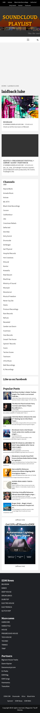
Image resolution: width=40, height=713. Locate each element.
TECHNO (5, 641)
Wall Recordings (9, 365)
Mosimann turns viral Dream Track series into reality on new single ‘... (23, 432)
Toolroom (28, 5)
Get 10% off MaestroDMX (20, 524)
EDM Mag (5, 675)
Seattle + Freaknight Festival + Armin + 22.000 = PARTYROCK (18, 162)
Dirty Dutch (12, 5)
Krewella (6, 270)
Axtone (10, 2)
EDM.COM (7, 696)
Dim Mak (6, 232)
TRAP (4, 648)
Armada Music (8, 193)
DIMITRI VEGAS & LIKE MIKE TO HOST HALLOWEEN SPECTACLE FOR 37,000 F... (23, 445)
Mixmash (7, 122)
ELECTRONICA (7, 607)
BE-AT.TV (6, 202)
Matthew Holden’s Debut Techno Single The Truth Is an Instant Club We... (24, 394)
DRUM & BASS (7, 595)
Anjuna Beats (8, 189)
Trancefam (5, 686)
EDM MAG (27, 701)
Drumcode (7, 240)
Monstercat (7, 292)
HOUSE (4, 630)
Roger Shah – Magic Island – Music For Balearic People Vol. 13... (23, 505)
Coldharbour (8, 215)
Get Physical (7, 249)
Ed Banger (7, 245)
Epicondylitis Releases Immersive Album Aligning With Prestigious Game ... (23, 471)
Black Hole (31, 696)
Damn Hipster (7, 663)
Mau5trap (6, 279)
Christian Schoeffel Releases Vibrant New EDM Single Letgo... (23, 493)
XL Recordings (8, 369)
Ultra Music (7, 361)
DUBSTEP (5, 599)
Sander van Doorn (9, 326)
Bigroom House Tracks (10, 660)
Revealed (6, 322)
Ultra (23, 696)
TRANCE (5, 645)
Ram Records (8, 313)
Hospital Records (9, 253)
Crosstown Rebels (9, 223)
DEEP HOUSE (6, 592)
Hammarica (6, 682)
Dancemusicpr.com (9, 667)
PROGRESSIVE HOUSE (10, 633)
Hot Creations (8, 258)
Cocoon (6, 210)
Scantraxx (7, 331)
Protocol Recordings (10, 309)
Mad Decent (7, 275)
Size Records (8, 335)
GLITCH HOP (6, 611)
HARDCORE (6, 622)
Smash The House (9, 339)
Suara (5, 348)
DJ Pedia (5, 671)
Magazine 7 (30, 708)
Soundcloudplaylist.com (14, 124)
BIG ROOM (5, 584)
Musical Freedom (9, 296)
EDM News (18, 701)
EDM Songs (6, 679)
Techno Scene (8, 352)
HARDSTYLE (6, 626)
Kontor (20, 5)
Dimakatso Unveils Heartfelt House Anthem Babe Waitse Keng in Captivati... (24, 458)
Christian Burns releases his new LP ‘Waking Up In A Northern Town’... (24, 419)
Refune (6, 318)
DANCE (4, 588)
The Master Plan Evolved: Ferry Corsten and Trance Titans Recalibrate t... (23, 406)
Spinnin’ (10, 701)
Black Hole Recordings (21, 2)
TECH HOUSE (6, 637)
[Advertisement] (20, 62)
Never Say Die (8, 301)
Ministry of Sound (9, 283)
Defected (33, 2)
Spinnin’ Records (9, 344)
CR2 (4, 219)
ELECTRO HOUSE (8, 603)
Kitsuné (6, 262)
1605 (4, 2)
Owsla (5, 305)
